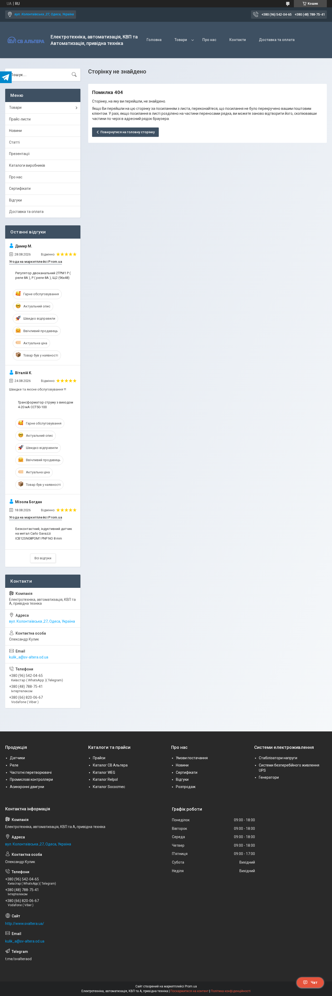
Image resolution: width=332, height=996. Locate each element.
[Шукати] (74, 75)
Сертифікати (20, 188)
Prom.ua (191, 986)
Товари (181, 40)
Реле (14, 765)
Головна (154, 40)
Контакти (237, 40)
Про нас (209, 40)
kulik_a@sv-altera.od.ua (28, 657)
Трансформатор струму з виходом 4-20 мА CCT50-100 (45, 404)
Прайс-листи (20, 119)
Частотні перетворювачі (31, 772)
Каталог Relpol (105, 779)
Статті (14, 142)
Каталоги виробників (27, 165)
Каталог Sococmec (109, 787)
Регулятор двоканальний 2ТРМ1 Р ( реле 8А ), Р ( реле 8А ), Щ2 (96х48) (43, 275)
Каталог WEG (104, 772)
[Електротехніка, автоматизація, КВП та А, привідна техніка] (26, 40)
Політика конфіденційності (231, 991)
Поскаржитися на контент (189, 991)
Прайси (99, 758)
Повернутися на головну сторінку (127, 132)
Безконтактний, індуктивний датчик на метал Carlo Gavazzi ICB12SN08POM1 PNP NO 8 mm (43, 533)
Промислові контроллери (31, 779)
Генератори (269, 777)
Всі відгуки (42, 558)
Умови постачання (192, 758)
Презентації (19, 154)
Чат (314, 982)
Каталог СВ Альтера (110, 765)
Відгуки (15, 200)
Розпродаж (186, 787)
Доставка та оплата (277, 40)
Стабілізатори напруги (278, 758)
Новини (15, 131)
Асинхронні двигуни (27, 787)
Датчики (17, 758)
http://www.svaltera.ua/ (24, 923)
